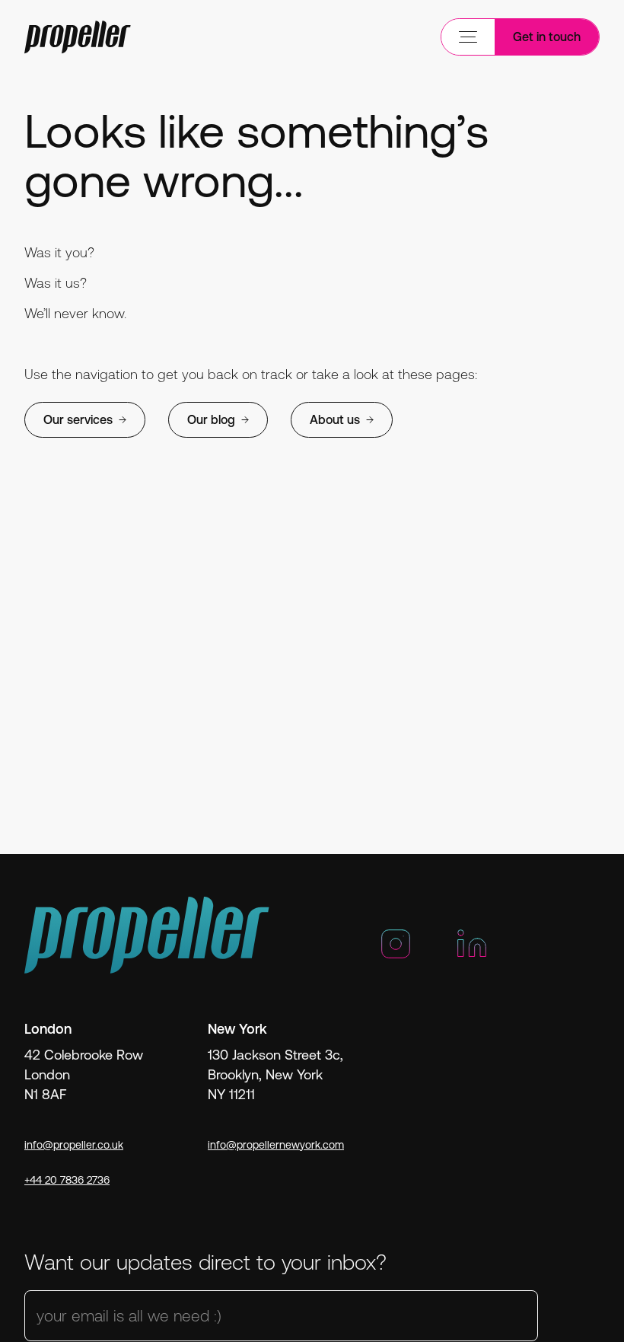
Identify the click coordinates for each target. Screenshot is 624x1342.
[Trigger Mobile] (77, 37)
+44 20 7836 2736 (67, 1180)
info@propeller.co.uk (73, 1145)
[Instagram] (395, 950)
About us (335, 419)
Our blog (211, 419)
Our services (78, 419)
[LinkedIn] (472, 950)
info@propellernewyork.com (276, 1145)
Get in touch (547, 36)
